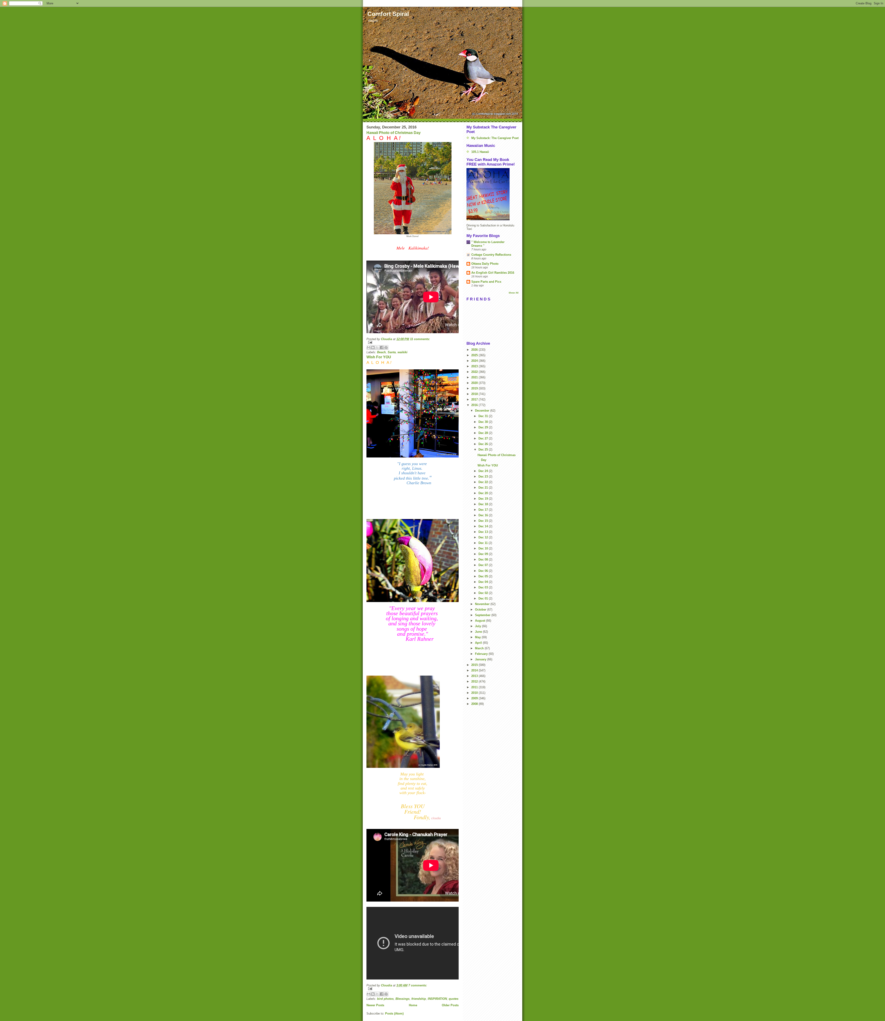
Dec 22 (483, 482)
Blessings (402, 998)
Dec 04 (483, 582)
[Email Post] (412, 342)
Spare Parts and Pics (486, 281)
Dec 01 (483, 598)
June (479, 631)
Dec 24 (483, 471)
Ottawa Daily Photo (485, 263)
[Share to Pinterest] (386, 347)
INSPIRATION (437, 998)
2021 (475, 377)
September (483, 615)
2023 (475, 366)
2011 (475, 687)
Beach (381, 352)
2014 (475, 670)
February (482, 654)
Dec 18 (483, 504)
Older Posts (450, 1005)
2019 (475, 388)
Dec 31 (483, 416)
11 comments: (420, 339)
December (482, 410)
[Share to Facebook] (381, 347)
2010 (475, 693)
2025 (475, 355)
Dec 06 (483, 571)
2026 (475, 349)
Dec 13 (483, 532)
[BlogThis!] (373, 347)
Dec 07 (483, 565)
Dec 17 (483, 509)
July (478, 626)
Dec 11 (483, 543)
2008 (475, 704)
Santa (392, 352)
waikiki (402, 352)
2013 (475, 676)
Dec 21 (483, 487)
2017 (475, 399)
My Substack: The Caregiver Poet (495, 138)
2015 (475, 665)
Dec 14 (483, 526)
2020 (475, 383)
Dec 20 (483, 493)
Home (413, 1005)
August (480, 620)
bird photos (385, 998)
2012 (475, 681)
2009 (475, 698)
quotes (453, 998)
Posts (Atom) (394, 1013)
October (481, 609)
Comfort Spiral (388, 13)
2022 (475, 372)
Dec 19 (483, 498)
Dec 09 (483, 554)
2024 (475, 360)
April (479, 642)
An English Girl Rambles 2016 (492, 272)
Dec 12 (483, 537)
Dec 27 (483, 438)
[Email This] (368, 347)
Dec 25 (483, 449)
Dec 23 (483, 476)
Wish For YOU (378, 357)
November (482, 604)
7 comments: (417, 985)
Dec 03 (483, 587)
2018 (475, 394)
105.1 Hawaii (480, 152)
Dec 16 (483, 515)
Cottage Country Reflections (491, 254)
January (481, 659)
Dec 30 (483, 422)
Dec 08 (483, 559)
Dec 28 (483, 433)
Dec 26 (483, 444)
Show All (514, 292)
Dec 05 (483, 576)
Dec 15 (483, 520)
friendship (418, 998)
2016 (475, 405)
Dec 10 (483, 548)
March (480, 648)
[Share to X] (377, 347)
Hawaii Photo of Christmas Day (393, 133)
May (478, 637)
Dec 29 (483, 427)
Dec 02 (483, 593)
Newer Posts (375, 1005)
